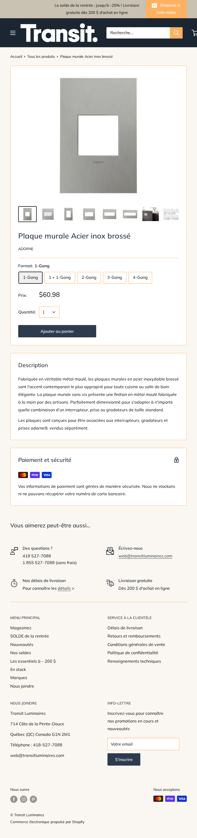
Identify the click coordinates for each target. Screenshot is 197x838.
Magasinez (20, 627)
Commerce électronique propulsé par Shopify (47, 822)
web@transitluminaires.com (145, 555)
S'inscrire (124, 759)
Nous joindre (22, 686)
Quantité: (27, 312)
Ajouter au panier (57, 331)
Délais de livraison (125, 627)
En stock (18, 669)
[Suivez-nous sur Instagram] (23, 799)
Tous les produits (41, 56)
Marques (18, 677)
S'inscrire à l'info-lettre (168, 9)
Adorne (25, 248)
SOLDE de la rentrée (29, 636)
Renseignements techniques (134, 661)
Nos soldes (20, 652)
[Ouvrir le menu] (12, 33)
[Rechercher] (176, 33)
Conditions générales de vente (136, 644)
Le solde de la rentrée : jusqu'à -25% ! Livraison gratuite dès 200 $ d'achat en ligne (97, 9)
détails (64, 588)
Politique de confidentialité (132, 652)
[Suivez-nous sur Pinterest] (33, 799)
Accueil (16, 56)
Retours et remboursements (134, 636)
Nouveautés (21, 644)
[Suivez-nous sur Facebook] (13, 799)
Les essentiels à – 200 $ (33, 661)
